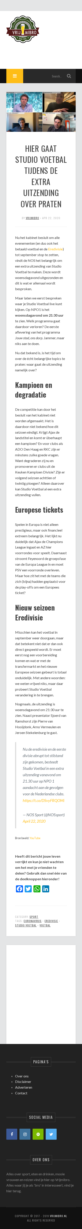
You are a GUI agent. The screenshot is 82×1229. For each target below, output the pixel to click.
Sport (34, 917)
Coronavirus (33, 921)
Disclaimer (23, 1081)
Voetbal (45, 925)
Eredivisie (55, 249)
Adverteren (23, 1087)
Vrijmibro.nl (58, 1216)
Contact (21, 1093)
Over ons (22, 1076)
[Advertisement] (41, 991)
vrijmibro (32, 218)
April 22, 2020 (34, 821)
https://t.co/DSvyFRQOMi (43, 800)
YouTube (35, 838)
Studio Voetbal (26, 925)
